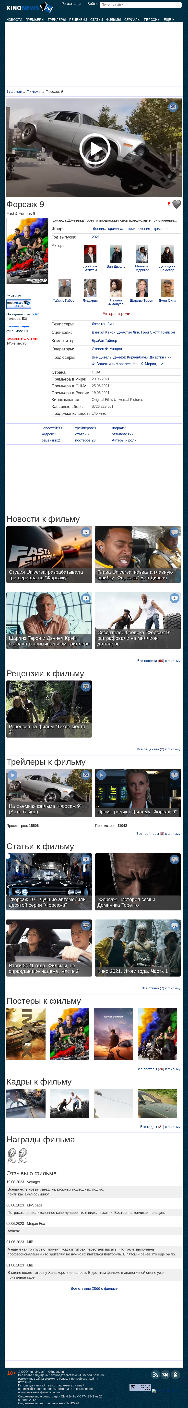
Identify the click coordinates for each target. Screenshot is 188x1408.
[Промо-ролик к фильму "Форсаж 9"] (138, 793)
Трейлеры (57, 20)
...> (160, 364)
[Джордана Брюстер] (167, 254)
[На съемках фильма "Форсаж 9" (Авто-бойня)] (49, 793)
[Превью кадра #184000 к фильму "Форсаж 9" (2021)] (26, 1104)
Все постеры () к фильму (158, 1069)
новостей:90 (51, 428)
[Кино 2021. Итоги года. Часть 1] (138, 948)
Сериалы (132, 20)
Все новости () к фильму (158, 661)
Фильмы (113, 20)
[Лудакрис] (90, 288)
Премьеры (34, 20)
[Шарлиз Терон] (142, 288)
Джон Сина (167, 300)
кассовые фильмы (22, 338)
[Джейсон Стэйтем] (90, 254)
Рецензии (78, 20)
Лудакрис (90, 300)
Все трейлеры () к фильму (158, 833)
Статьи (96, 20)
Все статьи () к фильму (161, 988)
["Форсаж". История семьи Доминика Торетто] (138, 882)
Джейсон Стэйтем (90, 268)
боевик (99, 229)
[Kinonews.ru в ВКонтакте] (165, 1374)
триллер (160, 229)
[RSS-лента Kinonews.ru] (155, 1374)
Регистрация (71, 4)
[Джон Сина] (167, 288)
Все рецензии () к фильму (158, 749)
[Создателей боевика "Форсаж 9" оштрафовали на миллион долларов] (138, 621)
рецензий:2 (50, 440)
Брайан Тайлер (104, 340)
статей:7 (82, 434)
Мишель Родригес (141, 268)
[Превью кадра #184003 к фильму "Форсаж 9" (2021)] (157, 1104)
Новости (14, 20)
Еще (168, 20)
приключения (139, 229)
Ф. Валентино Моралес (111, 364)
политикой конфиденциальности (41, 1389)
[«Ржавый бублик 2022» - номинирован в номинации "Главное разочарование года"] (22, 1156)
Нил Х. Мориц (144, 364)
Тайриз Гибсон (64, 300)
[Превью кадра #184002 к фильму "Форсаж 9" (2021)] (113, 1104)
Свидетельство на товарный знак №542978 (48, 1403)
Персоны (152, 20)
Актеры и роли (116, 313)
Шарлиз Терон (141, 300)
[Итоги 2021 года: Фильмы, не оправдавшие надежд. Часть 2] (49, 948)
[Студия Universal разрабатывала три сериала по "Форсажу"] (49, 555)
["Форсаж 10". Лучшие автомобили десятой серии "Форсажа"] (49, 882)
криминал (116, 229)
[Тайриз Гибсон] (65, 288)
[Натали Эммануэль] (116, 288)
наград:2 (119, 428)
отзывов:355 (122, 434)
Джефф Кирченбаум (130, 357)
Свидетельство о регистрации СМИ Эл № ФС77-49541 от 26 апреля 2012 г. (60, 1398)
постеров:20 (85, 440)
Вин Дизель (116, 266)
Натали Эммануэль (116, 302)
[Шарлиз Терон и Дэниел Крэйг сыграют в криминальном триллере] (49, 621)
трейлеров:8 (85, 428)
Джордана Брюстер (167, 268)
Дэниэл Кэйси (103, 332)
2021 (96, 237)
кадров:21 (49, 434)
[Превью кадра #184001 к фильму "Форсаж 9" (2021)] (69, 1104)
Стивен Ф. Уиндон (107, 349)
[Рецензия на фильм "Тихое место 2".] (49, 709)
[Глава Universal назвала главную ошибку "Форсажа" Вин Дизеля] (138, 555)
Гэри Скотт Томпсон (158, 332)
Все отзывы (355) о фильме (94, 1288)
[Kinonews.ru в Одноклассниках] (175, 1374)
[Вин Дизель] (116, 254)
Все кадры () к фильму (160, 1127)
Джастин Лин (103, 324)
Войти (92, 4)
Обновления (57, 1371)
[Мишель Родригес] (142, 254)
